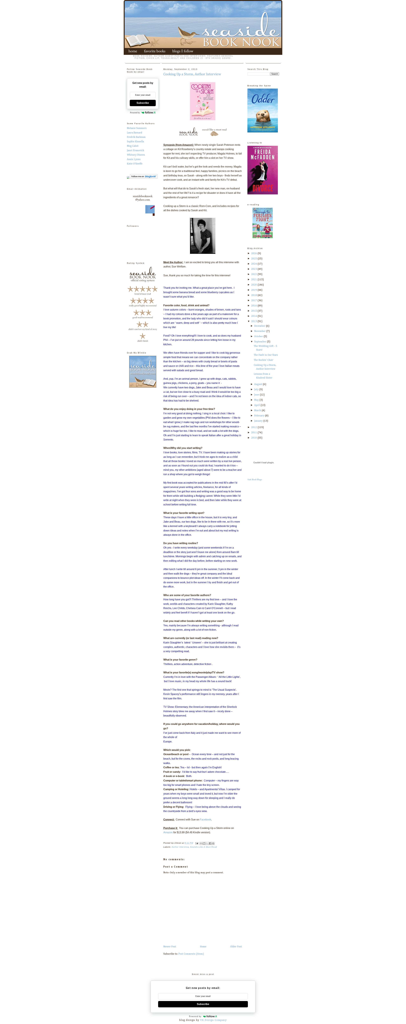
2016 (254, 306)
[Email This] (201, 843)
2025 (254, 258)
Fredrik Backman (136, 137)
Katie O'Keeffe (134, 164)
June (257, 395)
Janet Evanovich (135, 150)
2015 (254, 311)
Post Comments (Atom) (191, 954)
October (259, 336)
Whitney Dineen (136, 155)
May (256, 400)
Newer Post (169, 946)
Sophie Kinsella (135, 141)
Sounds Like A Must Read (203, 847)
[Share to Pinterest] (213, 843)
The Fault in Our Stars (266, 355)
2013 (254, 321)
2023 (254, 269)
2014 (254, 316)
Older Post (236, 946)
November (260, 331)
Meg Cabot (132, 146)
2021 (254, 279)
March (258, 410)
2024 (254, 264)
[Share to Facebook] (210, 843)
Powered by (135, 112)
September (260, 341)
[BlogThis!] (204, 843)
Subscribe (143, 103)
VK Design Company (213, 1020)
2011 (254, 432)
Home (203, 946)
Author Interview (180, 847)
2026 (254, 253)
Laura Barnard (134, 133)
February (259, 415)
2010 (254, 438)
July (256, 389)
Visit (254, 480)
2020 (254, 285)
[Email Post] (197, 843)
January (258, 421)
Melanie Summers (137, 128)
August (258, 384)
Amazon (168, 832)
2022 (254, 274)
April (257, 405)
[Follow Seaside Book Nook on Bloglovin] (143, 178)
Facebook (205, 819)
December (260, 326)
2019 (254, 290)
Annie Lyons (134, 159)
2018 (254, 295)
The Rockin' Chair (263, 360)
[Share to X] (207, 843)
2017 (254, 300)
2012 (254, 427)
